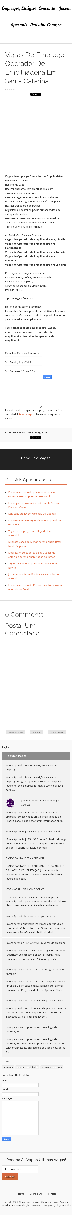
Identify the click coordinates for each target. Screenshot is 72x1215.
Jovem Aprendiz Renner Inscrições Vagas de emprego (31, 767)
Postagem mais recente (15, 732)
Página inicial (36, 732)
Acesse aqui (25, 414)
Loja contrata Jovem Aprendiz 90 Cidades (32, 513)
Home (21, 1193)
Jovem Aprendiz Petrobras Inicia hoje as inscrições (35, 1000)
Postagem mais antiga (57, 732)
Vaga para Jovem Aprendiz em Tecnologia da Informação (31, 1029)
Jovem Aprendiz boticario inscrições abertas (31, 916)
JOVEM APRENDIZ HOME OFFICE (25, 889)
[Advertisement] (36, 138)
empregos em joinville (27, 1067)
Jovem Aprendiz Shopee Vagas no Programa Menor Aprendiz (35, 971)
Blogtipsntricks (63, 1205)
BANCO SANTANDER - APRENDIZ (25, 858)
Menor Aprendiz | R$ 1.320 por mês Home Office (34, 831)
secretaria (8, 1067)
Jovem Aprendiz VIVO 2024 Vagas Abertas (40, 802)
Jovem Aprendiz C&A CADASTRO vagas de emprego (36, 942)
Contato (52, 1193)
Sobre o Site (36, 1193)
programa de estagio (52, 1067)
